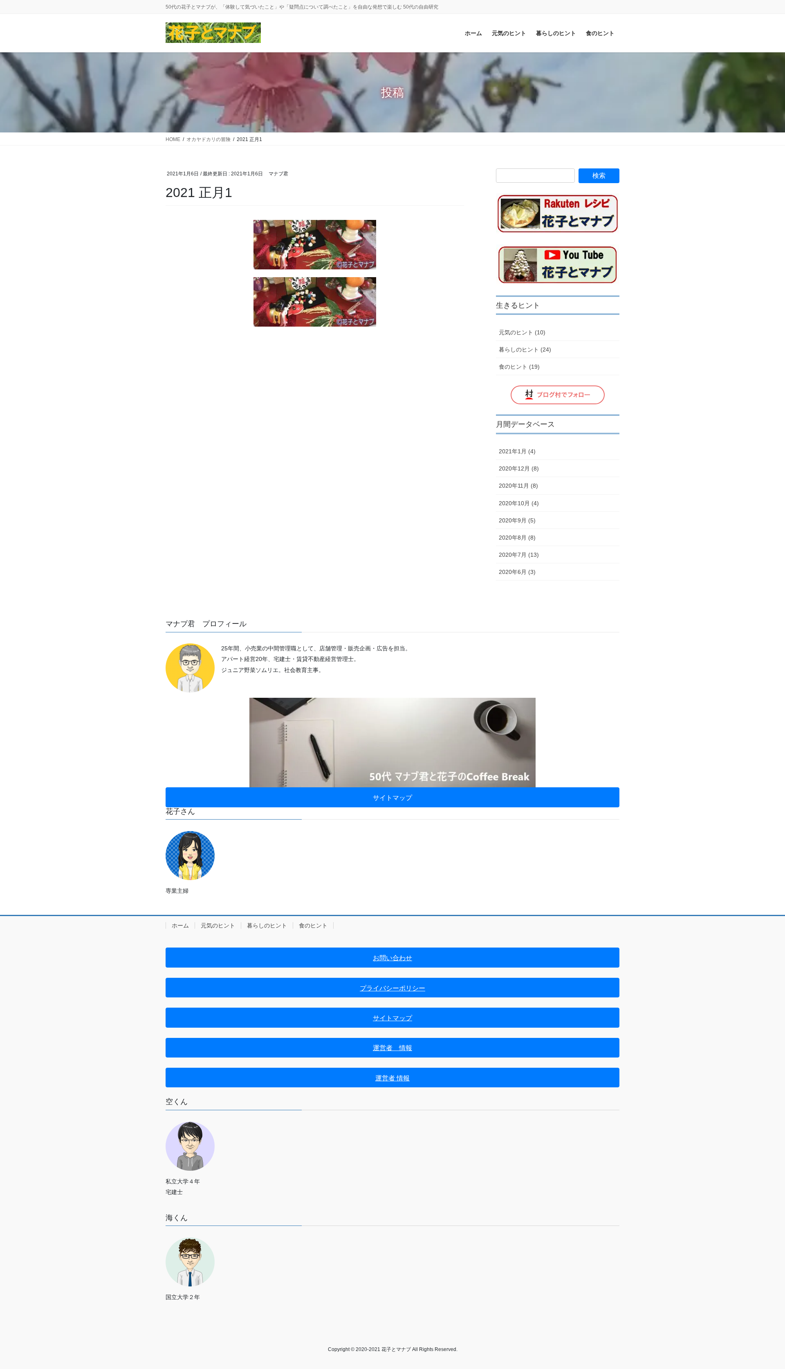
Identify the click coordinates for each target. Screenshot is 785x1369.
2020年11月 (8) (518, 485)
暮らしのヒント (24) (525, 349)
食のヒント (313, 925)
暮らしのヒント (267, 925)
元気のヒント (218, 925)
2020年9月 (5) (517, 520)
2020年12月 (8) (519, 468)
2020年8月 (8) (517, 537)
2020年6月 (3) (517, 572)
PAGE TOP (760, 1321)
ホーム (180, 925)
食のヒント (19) (519, 366)
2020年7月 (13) (519, 554)
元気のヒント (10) (522, 332)
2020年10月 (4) (519, 503)
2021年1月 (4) (517, 451)
